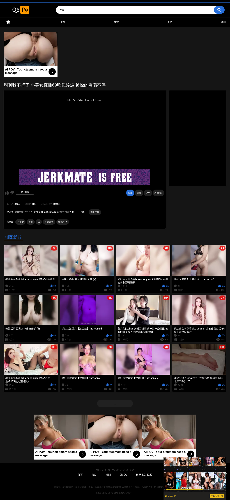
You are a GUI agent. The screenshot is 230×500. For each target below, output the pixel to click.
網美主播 (94, 212)
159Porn (99, 470)
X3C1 (132, 470)
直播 (30, 222)
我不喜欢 (12, 193)
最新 (62, 22)
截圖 (139, 193)
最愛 (116, 22)
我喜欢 (7, 193)
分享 (148, 193)
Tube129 (116, 470)
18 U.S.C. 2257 (144, 474)
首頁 (8, 22)
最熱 (169, 22)
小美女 (20, 222)
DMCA (123, 474)
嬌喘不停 (62, 222)
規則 (108, 474)
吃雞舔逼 (49, 222)
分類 (223, 22)
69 (39, 222)
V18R (125, 470)
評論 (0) (158, 193)
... (115, 403)
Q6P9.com (113, 493)
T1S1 (107, 470)
